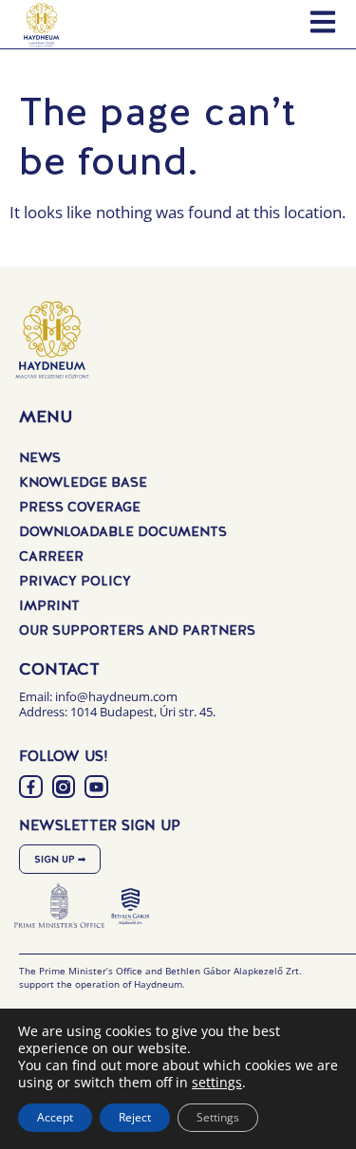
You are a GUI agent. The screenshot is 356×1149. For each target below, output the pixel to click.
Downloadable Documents (123, 531)
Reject (135, 1117)
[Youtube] (96, 787)
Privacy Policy (75, 580)
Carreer (51, 556)
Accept (55, 1117)
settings (217, 1082)
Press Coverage (80, 506)
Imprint (49, 605)
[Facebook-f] (31, 787)
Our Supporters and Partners (137, 630)
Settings (218, 1117)
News (40, 457)
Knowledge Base (83, 482)
